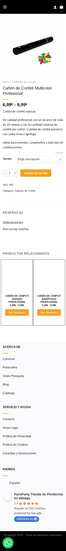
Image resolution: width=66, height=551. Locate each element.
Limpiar (59, 153)
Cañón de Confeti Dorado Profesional (17, 299)
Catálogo (9, 393)
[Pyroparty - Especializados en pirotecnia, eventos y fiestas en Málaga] (33, 7)
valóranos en (24, 518)
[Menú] (5, 6)
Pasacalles (10, 367)
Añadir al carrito (36, 173)
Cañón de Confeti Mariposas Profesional (49, 299)
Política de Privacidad (17, 436)
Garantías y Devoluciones (19, 453)
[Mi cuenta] (55, 7)
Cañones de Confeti (24, 82)
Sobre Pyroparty (13, 376)
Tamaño (7, 159)
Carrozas (9, 358)
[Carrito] (61, 7)
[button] (8, 542)
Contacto (8, 419)
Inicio (6, 82)
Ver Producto (16, 312)
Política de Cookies (15, 444)
